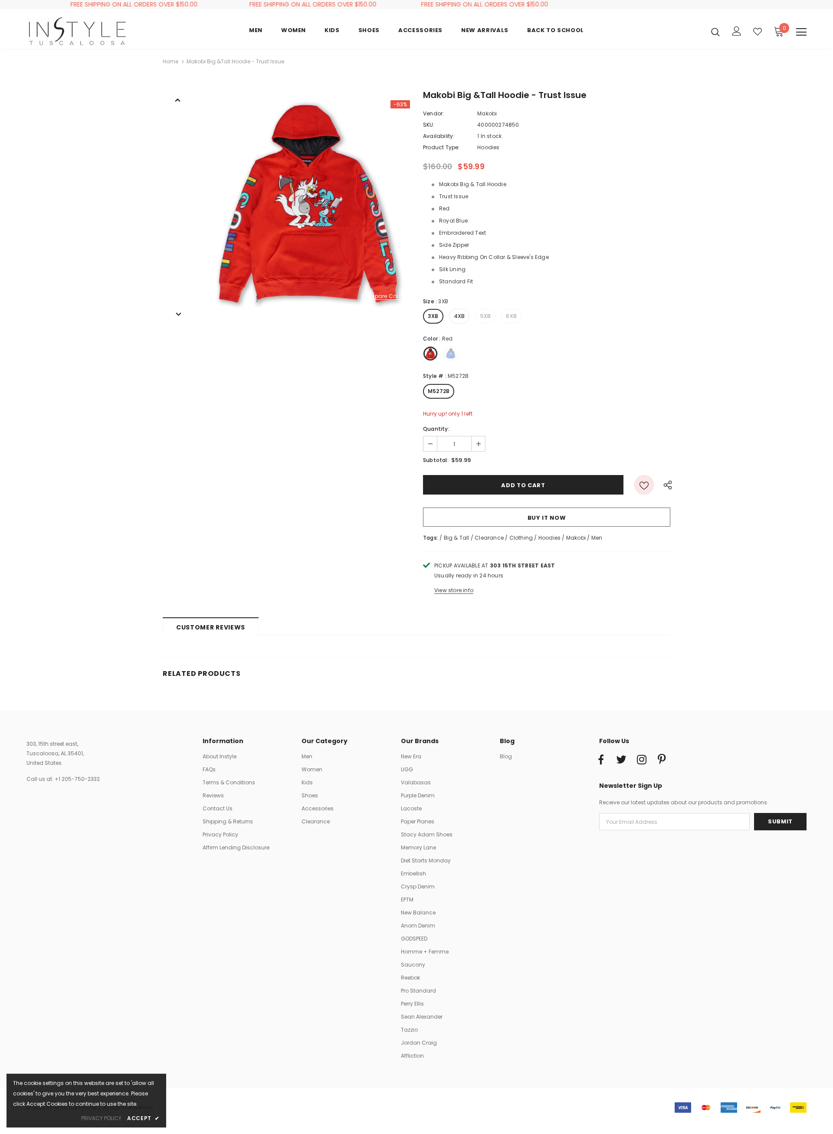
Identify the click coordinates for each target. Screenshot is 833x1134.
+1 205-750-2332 (77, 779)
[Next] (178, 313)
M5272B (438, 391)
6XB (511, 316)
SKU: (429, 124)
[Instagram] (641, 760)
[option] (306, 204)
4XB (459, 316)
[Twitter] (621, 760)
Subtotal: (436, 460)
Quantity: (436, 429)
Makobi (487, 113)
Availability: (439, 136)
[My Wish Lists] (757, 31)
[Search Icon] (715, 31)
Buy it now (547, 518)
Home (170, 61)
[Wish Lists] (644, 485)
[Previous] (178, 99)
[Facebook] (601, 760)
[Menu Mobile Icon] (801, 32)
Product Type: (441, 147)
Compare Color (382, 296)
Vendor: (433, 113)
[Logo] (77, 31)
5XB (485, 316)
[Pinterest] (662, 760)
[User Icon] (736, 31)
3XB (433, 316)
